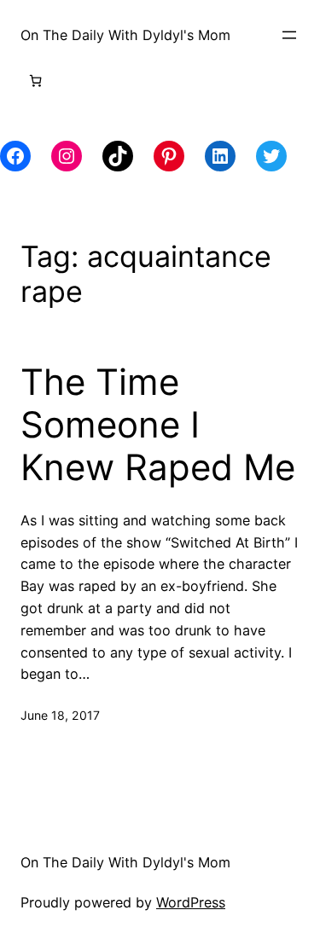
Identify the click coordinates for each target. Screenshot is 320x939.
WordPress (190, 902)
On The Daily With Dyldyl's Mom (125, 34)
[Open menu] (289, 35)
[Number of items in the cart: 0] (35, 81)
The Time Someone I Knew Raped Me (157, 425)
